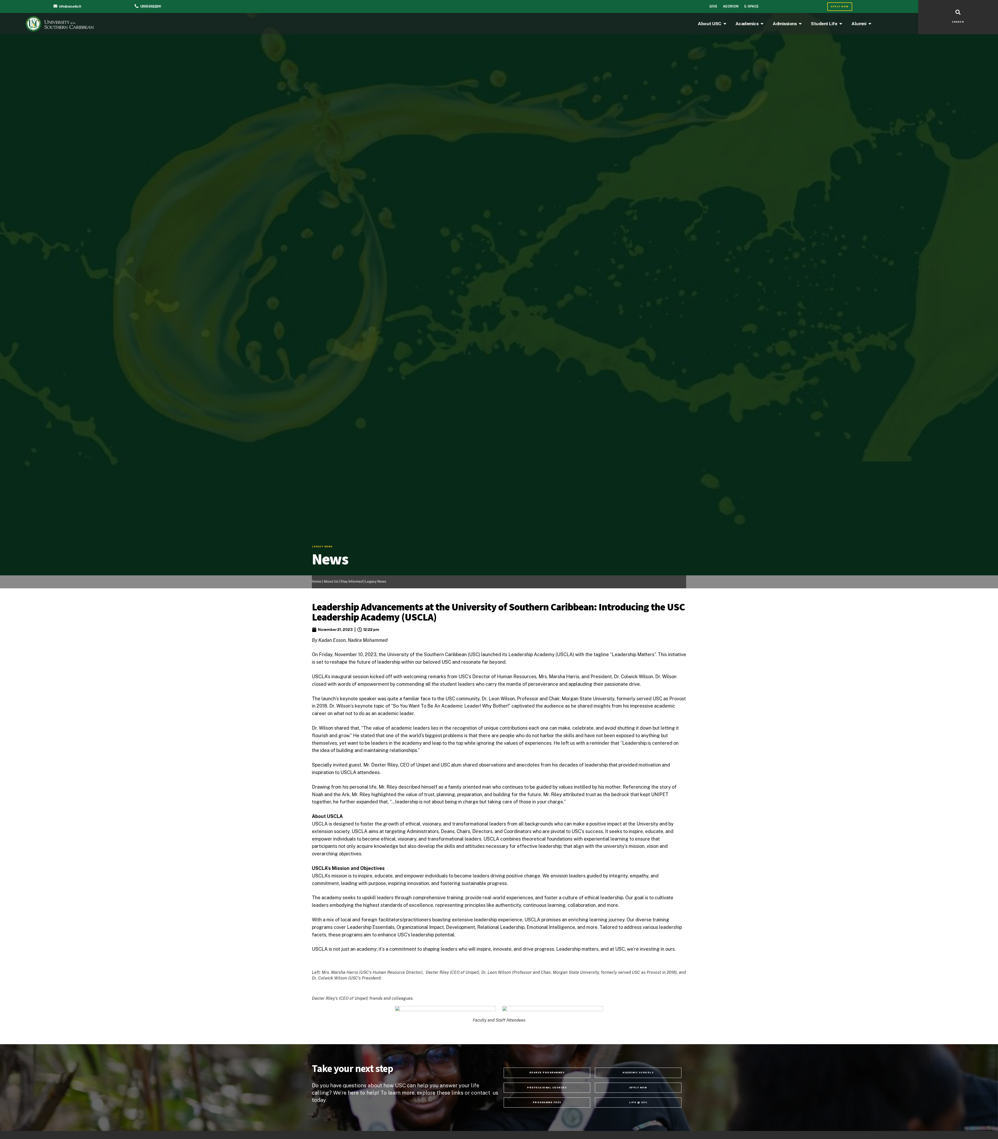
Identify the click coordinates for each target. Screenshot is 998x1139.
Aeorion (731, 6)
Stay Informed (352, 581)
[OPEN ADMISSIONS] (800, 23)
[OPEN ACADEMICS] (762, 23)
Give (713, 6)
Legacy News (375, 581)
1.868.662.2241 (150, 6)
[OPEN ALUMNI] (870, 23)
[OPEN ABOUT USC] (725, 23)
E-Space (751, 6)
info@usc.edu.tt (70, 6)
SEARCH (958, 22)
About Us (331, 581)
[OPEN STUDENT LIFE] (840, 23)
